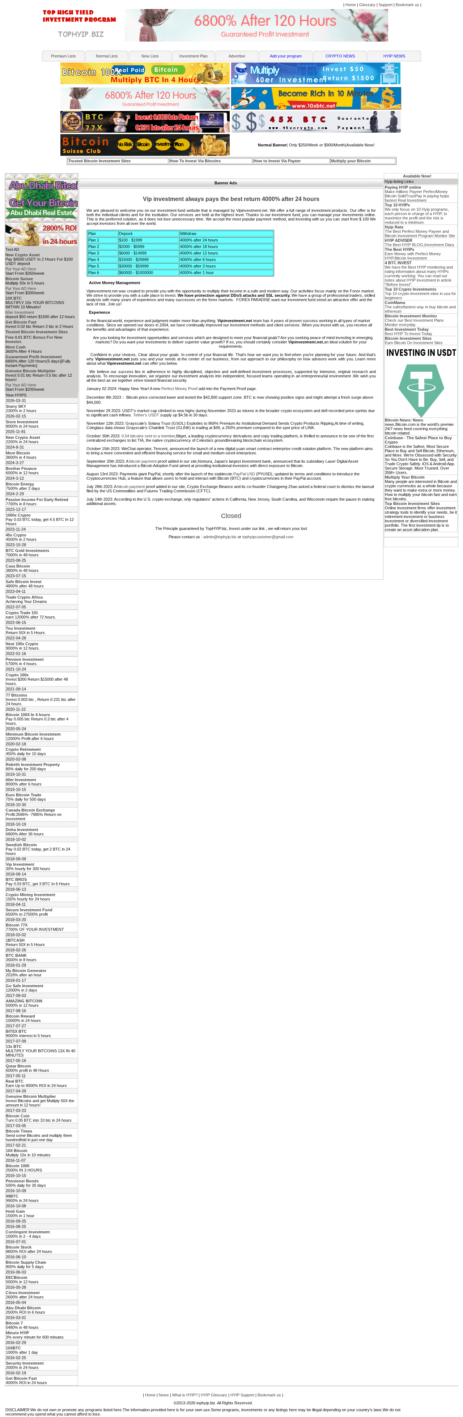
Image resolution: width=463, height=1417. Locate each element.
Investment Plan (193, 56)
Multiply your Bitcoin (351, 161)
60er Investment (19, 312)
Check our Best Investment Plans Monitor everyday (414, 320)
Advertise (237, 56)
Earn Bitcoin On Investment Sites (414, 340)
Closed (231, 515)
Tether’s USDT (146, 415)
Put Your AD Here (20, 269)
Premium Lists (63, 56)
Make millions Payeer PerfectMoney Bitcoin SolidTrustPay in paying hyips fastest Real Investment (417, 193)
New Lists (150, 56)
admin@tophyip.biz (220, 537)
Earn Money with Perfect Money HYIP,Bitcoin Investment (413, 253)
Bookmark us (407, 5)
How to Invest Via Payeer (277, 161)
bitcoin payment (143, 461)
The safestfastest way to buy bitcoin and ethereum (420, 306)
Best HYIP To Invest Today (408, 331)
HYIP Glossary (214, 1395)
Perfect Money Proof (179, 388)
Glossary (367, 5)
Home (350, 5)
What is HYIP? (184, 1395)
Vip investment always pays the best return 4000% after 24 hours (231, 199)
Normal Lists (107, 56)
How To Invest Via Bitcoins (195, 161)
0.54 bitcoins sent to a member (148, 436)
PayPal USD (244, 474)
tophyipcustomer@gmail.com (267, 537)
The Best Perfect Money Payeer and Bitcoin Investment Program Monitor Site (420, 231)
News (164, 1395)
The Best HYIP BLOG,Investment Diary (419, 242)
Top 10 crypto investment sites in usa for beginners (420, 293)
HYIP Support (242, 1395)
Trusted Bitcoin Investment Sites (99, 161)
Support (385, 5)
